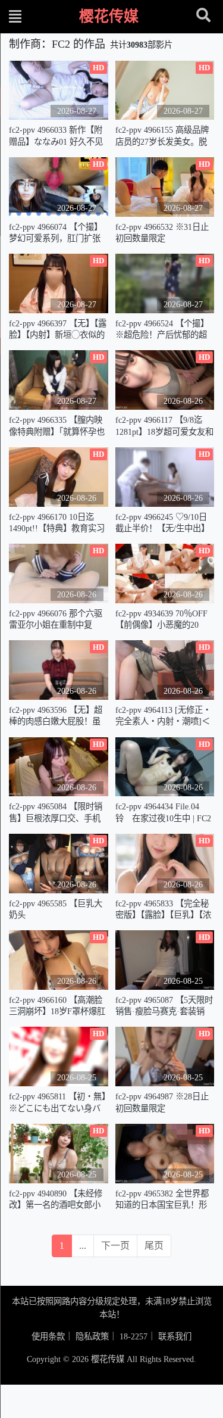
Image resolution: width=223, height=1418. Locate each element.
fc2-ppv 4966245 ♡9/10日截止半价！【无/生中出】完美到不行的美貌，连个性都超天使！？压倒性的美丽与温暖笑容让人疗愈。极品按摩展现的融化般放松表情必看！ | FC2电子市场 (163, 523)
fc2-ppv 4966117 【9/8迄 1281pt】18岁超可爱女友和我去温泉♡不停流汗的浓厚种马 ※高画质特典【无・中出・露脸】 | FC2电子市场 (164, 426)
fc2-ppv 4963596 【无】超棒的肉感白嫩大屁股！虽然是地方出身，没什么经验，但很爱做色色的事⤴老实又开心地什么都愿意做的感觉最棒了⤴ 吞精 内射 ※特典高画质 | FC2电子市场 (58, 716)
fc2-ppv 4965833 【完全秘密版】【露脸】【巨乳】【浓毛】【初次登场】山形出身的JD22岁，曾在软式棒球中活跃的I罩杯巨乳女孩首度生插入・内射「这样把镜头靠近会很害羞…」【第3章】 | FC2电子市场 (163, 910)
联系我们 (174, 1336)
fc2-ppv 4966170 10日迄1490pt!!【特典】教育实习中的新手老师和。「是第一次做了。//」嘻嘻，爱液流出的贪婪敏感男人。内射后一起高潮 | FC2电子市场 (57, 523)
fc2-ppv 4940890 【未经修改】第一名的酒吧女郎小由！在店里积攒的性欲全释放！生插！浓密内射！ (55, 1200)
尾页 (154, 1246)
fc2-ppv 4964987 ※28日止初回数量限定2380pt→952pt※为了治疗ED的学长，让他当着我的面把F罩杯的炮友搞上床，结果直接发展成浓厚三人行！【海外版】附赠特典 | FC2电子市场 (163, 1103)
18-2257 (133, 1336)
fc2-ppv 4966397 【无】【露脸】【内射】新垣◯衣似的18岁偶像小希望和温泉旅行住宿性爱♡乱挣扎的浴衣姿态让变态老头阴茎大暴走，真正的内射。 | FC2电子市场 (57, 330)
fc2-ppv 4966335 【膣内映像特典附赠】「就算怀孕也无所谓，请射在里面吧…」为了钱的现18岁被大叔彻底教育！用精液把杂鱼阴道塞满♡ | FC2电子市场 (57, 426)
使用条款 (48, 1336)
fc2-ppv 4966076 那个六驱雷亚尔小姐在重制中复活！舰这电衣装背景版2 (55, 620)
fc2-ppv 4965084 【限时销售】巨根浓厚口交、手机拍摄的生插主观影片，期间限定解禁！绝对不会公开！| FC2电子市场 (55, 813)
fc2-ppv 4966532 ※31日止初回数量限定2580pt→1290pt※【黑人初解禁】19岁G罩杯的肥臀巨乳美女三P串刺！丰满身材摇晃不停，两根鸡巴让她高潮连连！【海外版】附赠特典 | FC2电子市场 (164, 233)
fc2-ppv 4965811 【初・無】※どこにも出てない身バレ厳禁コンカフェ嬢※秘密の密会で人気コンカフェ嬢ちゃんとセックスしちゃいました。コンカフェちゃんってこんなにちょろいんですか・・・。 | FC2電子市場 (57, 1103)
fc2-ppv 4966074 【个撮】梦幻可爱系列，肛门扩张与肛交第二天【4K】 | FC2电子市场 (57, 233)
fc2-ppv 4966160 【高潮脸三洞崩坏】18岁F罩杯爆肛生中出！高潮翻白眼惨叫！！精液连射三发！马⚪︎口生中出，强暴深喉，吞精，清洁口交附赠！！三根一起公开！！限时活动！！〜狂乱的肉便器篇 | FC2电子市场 (58, 1006)
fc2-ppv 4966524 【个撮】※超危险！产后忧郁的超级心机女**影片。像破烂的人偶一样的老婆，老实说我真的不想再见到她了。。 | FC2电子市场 (162, 330)
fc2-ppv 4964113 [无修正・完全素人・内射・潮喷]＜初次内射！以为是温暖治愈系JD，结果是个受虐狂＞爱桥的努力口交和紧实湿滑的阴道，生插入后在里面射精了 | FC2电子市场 (163, 716)
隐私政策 (92, 1336)
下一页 (115, 1246)
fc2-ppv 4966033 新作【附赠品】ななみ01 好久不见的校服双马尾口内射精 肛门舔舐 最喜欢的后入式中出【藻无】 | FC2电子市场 (57, 136)
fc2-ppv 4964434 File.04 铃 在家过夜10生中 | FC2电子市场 (163, 813)
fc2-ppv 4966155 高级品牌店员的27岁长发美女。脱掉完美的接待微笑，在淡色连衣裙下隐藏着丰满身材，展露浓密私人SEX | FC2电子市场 (162, 136)
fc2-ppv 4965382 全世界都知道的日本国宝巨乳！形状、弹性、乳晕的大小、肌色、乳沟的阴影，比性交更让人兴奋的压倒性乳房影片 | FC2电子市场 (162, 1200)
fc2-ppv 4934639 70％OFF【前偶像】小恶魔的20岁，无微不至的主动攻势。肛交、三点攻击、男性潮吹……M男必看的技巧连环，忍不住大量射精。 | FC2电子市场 (164, 620)
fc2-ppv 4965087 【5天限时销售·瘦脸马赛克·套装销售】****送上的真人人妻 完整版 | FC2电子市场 (164, 1006)
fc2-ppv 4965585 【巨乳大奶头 (55, 909)
